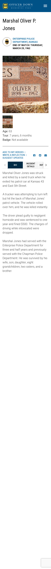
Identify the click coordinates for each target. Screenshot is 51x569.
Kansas (33, 42)
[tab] (15, 165)
